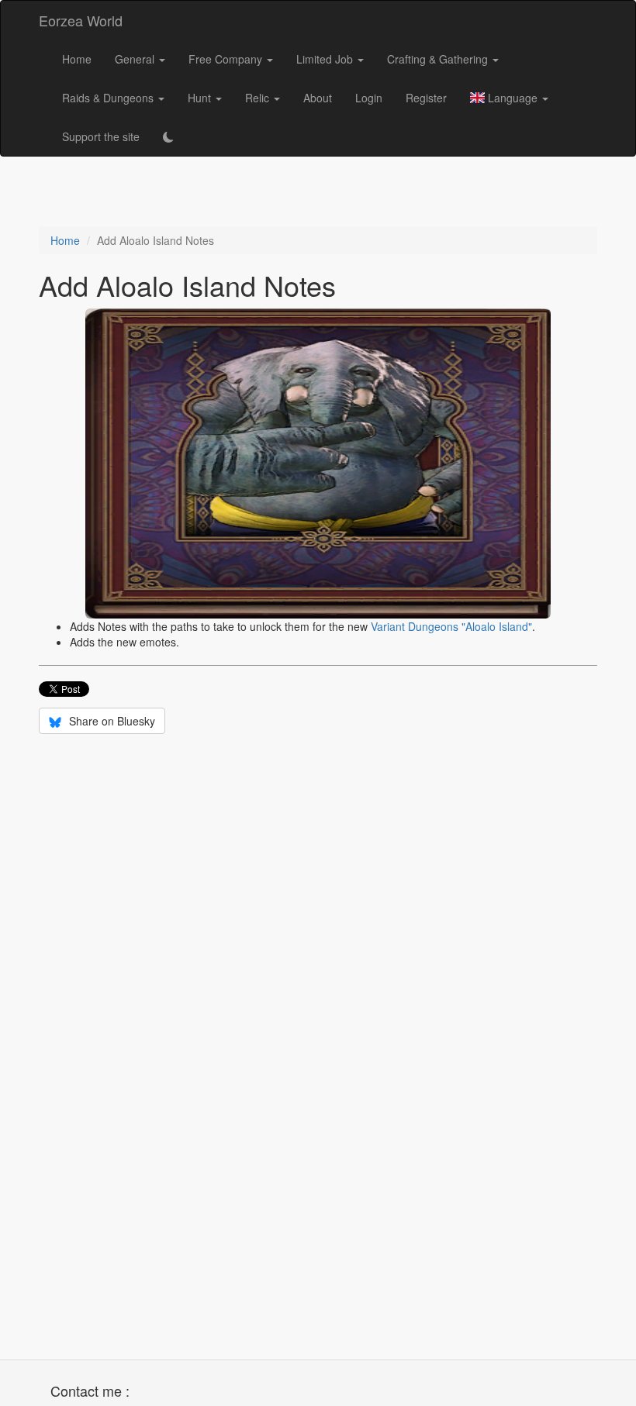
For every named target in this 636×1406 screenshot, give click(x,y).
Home (77, 59)
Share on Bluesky (110, 721)
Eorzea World (81, 20)
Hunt (201, 97)
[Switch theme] (168, 136)
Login (368, 97)
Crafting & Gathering (439, 59)
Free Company (226, 59)
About (317, 97)
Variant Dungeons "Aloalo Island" (451, 626)
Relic (258, 97)
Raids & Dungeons (109, 97)
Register (426, 97)
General (136, 59)
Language (513, 97)
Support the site (101, 136)
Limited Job (326, 59)
